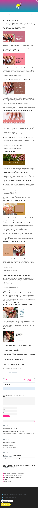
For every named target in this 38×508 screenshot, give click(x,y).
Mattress (4, 445)
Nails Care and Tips (9, 456)
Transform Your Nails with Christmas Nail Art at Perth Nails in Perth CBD (28, 380)
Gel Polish (9, 374)
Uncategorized (10, 459)
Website (4, 412)
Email (4, 409)
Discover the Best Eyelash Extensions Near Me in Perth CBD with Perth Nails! (15, 435)
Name (4, 406)
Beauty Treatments (7, 481)
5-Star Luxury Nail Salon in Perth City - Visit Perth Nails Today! (14, 473)
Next (34, 378)
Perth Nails (19, 9)
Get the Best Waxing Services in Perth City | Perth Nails (13, 477)
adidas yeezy (5, 443)
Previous (4, 378)
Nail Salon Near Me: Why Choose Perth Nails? (10, 428)
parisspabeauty (5, 442)
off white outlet (5, 448)
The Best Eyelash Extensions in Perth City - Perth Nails (13, 475)
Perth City (13, 374)
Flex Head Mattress (6, 447)
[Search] (34, 421)
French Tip (4, 374)
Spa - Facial (6, 479)
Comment (4, 396)
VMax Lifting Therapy (12, 442)
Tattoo (5, 483)
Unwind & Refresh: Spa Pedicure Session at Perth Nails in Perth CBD (13, 431)
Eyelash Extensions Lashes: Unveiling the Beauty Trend (11, 429)
